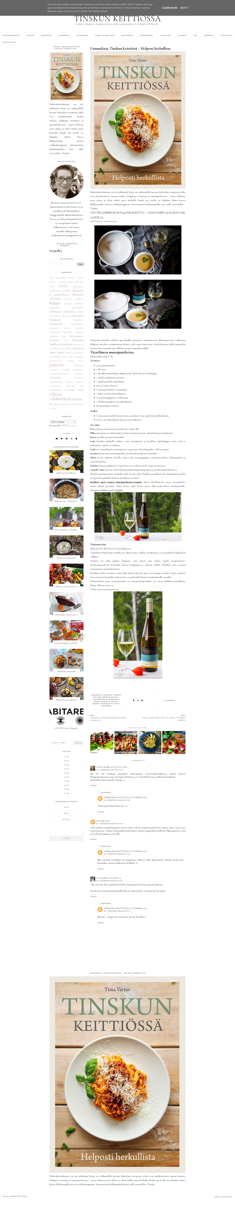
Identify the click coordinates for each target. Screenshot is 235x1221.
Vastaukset (106, 792)
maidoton (66, 344)
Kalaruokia (82, 35)
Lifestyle (79, 281)
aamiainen (78, 286)
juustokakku (78, 307)
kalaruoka (78, 315)
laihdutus (54, 336)
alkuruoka (107, 695)
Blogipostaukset (11, 35)
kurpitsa (80, 332)
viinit (116, 704)
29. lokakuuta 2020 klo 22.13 (117, 911)
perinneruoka (56, 360)
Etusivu (30, 35)
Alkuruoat (64, 35)
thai (82, 386)
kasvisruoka (112, 699)
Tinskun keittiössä (117, 18)
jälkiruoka (69, 311)
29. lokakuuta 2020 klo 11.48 (117, 854)
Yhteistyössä (9, 42)
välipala (57, 404)
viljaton (56, 394)
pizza (81, 360)
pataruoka (79, 356)
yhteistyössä (78, 404)
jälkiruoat (55, 311)
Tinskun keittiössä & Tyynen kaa (125, 797)
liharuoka (78, 340)
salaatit (69, 381)
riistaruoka (78, 377)
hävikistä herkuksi (74, 303)
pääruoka (57, 365)
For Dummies (58, 277)
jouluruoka (55, 307)
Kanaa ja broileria (105, 35)
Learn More (169, 7)
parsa (64, 356)
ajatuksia (66, 290)
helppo (55, 303)
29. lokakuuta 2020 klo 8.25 (117, 800)
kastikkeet (79, 320)
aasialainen (55, 290)
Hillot (71, 277)
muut (53, 352)
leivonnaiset (76, 336)
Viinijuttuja (226, 35)
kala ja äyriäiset (62, 315)
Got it (184, 7)
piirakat (70, 360)
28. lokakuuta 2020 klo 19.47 (110, 770)
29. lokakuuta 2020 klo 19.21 (110, 881)
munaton (78, 348)
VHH (63, 286)
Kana (70, 281)
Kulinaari (103, 821)
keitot (97, 701)
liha (65, 340)
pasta (70, 356)
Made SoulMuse (223, 1197)
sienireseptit (55, 386)
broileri (68, 298)
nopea (60, 352)
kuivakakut (68, 332)
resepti (96, 704)
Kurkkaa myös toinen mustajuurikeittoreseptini (116, 482)
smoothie (71, 386)
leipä (63, 336)
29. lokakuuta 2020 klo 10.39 (110, 824)
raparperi (54, 369)
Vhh (195, 35)
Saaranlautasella (109, 878)
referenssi (55, 377)
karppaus (55, 319)
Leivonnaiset (146, 35)
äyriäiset (53, 408)
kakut (81, 311)
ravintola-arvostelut (59, 373)
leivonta (54, 340)
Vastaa (93, 785)
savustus (80, 382)
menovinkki (65, 348)
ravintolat (79, 373)
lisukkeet (55, 344)
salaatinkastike (56, 382)
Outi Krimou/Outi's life (112, 767)
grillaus (80, 298)
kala (51, 316)
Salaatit (182, 35)
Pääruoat (209, 35)
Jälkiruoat (46, 35)
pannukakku (55, 356)
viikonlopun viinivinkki (62, 389)
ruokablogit (107, 704)
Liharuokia (165, 35)
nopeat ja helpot (109, 701)
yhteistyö (66, 404)
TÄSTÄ (119, 490)
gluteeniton (99, 699)
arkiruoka (55, 298)
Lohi (52, 286)
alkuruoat (96, 695)
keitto (67, 328)
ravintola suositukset (72, 369)
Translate (72, 425)
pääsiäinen (79, 365)
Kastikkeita (127, 35)
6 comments (169, 700)
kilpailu (79, 328)
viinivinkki (106, 706)
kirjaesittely (55, 332)
